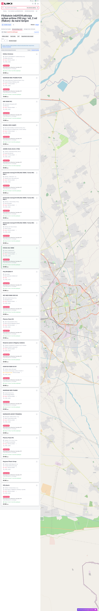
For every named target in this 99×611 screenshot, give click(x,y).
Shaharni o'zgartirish (6, 46)
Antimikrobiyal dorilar (29, 11)
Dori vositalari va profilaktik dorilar (15, 11)
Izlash (3, 7)
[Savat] (38, 3)
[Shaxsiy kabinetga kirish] (33, 3)
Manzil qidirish (2, 32)
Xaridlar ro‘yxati (35, 3)
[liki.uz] (8, 3)
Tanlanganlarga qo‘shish (37, 54)
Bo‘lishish (13, 24)
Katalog (5, 11)
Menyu (2, 3)
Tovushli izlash (37, 8)
